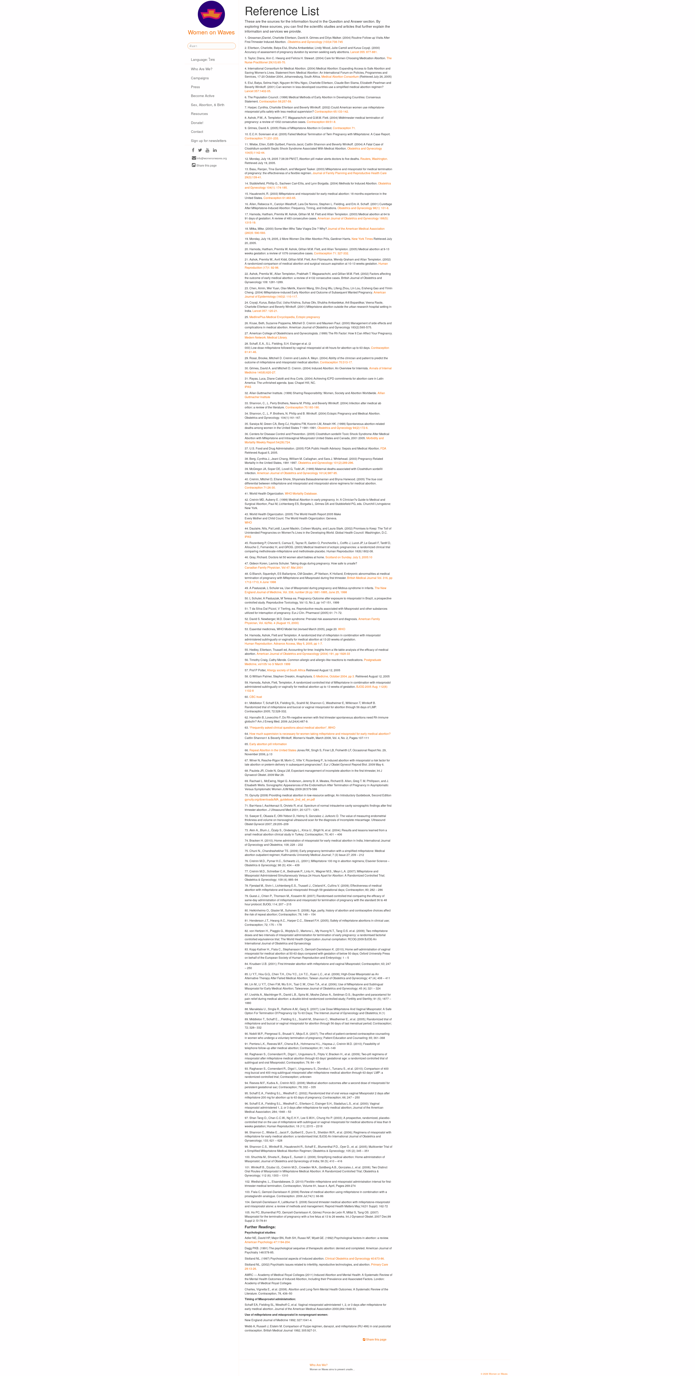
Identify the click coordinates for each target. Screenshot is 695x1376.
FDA (383, 448)
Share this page (206, 165)
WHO (248, 522)
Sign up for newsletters (208, 140)
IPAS (248, 387)
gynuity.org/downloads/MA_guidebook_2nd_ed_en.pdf (280, 799)
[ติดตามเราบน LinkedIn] (215, 150)
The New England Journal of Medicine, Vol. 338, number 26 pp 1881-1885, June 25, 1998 (315, 590)
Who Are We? (201, 68)
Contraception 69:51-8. (321, 122)
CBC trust (255, 697)
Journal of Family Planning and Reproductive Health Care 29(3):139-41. (316, 175)
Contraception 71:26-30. (260, 487)
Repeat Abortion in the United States (272, 750)
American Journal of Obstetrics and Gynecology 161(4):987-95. (297, 473)
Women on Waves (211, 32)
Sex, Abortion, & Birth (207, 104)
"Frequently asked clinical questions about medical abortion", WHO (292, 727)
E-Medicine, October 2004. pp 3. (334, 676)
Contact (197, 131)
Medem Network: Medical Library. (266, 337)
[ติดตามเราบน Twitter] (200, 150)
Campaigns (200, 77)
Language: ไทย (203, 59)
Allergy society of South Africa (286, 670)
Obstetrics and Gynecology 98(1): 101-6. (363, 208)
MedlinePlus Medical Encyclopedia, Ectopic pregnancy (284, 317)
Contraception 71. (344, 128)
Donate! (197, 122)
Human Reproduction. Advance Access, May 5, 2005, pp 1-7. (284, 643)
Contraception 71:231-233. (262, 138)
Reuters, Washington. (374, 159)
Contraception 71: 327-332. (331, 253)
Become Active (202, 95)
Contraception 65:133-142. (332, 111)
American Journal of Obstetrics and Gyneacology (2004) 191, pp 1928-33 (303, 654)
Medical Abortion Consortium (340, 76)
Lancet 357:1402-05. (258, 91)
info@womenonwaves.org (211, 158)
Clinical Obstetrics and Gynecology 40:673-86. (355, 1258)
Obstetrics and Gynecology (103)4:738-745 (315, 42)
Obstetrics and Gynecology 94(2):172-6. (342, 428)
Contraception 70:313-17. (336, 362)
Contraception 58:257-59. (275, 101)
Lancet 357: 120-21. (265, 311)
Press (195, 86)
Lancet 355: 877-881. (364, 52)
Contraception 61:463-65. (280, 198)
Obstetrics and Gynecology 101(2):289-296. (326, 463)
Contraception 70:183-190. (302, 407)
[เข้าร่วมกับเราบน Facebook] (193, 150)
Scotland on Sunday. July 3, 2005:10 (348, 557)
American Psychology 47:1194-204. (267, 1242)
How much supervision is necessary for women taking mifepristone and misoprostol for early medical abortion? (320, 734)
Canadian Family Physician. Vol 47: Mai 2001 (274, 567)
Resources (199, 113)
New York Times (362, 239)
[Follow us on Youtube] (207, 150)
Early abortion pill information (268, 744)
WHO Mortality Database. (301, 493)
